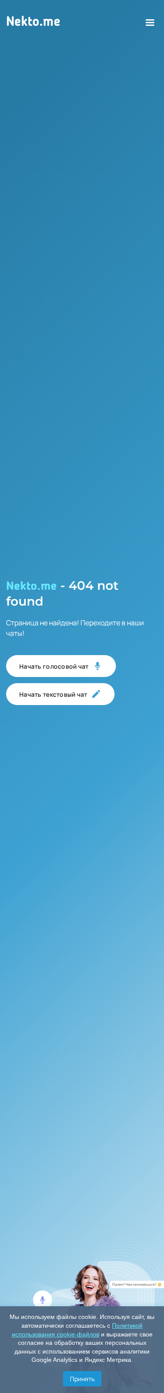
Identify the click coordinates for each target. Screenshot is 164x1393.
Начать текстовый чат (53, 694)
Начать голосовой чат (54, 666)
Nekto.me (33, 22)
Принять (82, 1379)
